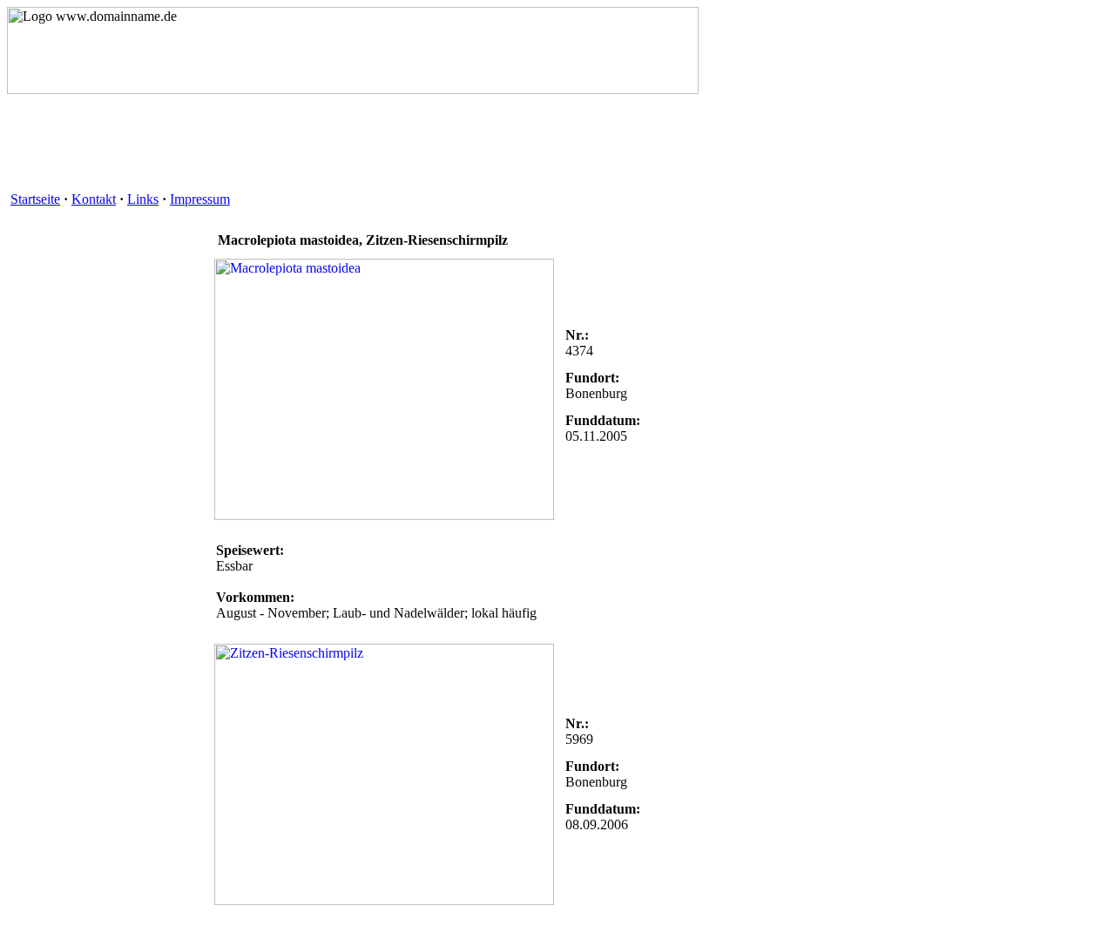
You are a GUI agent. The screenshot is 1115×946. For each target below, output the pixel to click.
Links (143, 199)
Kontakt (93, 199)
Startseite (35, 199)
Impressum (200, 199)
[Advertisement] (324, 149)
